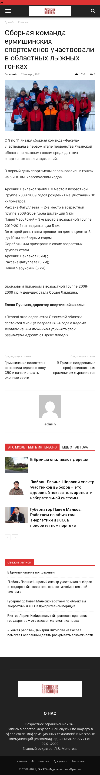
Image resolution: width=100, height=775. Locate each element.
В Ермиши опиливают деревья (60, 459)
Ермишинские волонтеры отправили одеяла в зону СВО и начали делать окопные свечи (25, 370)
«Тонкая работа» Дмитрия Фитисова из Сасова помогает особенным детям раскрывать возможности (50, 632)
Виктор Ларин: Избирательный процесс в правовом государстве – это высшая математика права (47, 618)
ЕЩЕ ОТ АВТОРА (75, 447)
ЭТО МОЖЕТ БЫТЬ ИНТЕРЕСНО (32, 447)
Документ (60, 761)
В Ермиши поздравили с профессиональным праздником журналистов (74, 368)
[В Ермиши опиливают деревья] (16, 465)
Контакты (77, 761)
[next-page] (15, 537)
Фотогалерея (40, 761)
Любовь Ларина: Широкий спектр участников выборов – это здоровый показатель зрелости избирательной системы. (51, 587)
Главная (24, 22)
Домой (9, 22)
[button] (7, 11)
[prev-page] (7, 537)
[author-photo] (50, 418)
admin (13, 74)
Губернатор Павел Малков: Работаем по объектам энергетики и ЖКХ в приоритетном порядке (46, 603)
